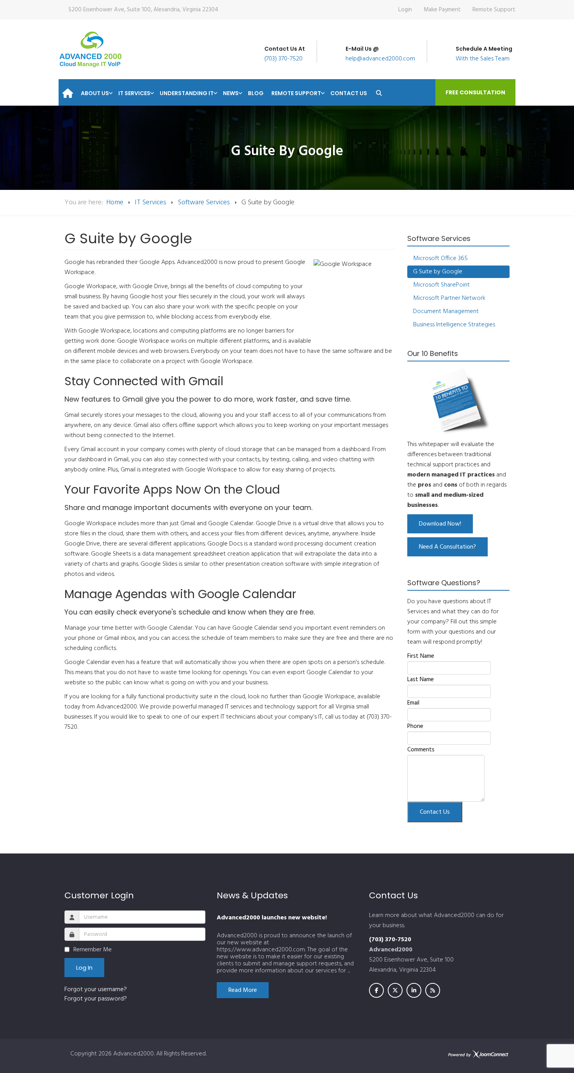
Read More (242, 990)
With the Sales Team (483, 59)
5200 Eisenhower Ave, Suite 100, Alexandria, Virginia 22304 (143, 9)
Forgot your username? (95, 989)
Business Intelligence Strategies (454, 325)
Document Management (446, 311)
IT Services (150, 202)
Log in (84, 967)
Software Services (204, 202)
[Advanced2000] (90, 49)
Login (405, 9)
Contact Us (435, 812)
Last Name (420, 679)
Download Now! (440, 524)
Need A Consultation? (447, 547)
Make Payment (442, 9)
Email (413, 703)
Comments (421, 749)
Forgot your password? (95, 999)
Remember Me (92, 950)
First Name (420, 656)
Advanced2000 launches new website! (272, 918)
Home (114, 202)
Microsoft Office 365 (440, 258)
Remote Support (493, 9)
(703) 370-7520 (283, 59)
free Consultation (475, 92)
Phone (415, 726)
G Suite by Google (437, 272)
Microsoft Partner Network (449, 298)
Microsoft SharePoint (441, 285)
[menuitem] (68, 91)
